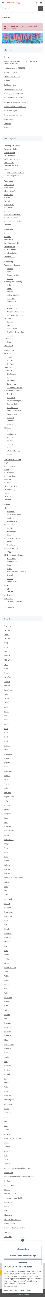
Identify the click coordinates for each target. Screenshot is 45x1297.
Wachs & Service (13, 451)
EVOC (6, 890)
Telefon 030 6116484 (12, 76)
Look (6, 852)
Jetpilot (7, 762)
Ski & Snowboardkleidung (14, 555)
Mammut (7, 933)
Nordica (7, 929)
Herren (10, 272)
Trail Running (9, 489)
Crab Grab (8, 899)
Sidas (6, 634)
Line (6, 886)
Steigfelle (10, 417)
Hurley (6, 741)
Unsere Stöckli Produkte (13, 98)
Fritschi (7, 775)
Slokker (7, 686)
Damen (10, 268)
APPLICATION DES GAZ (13, 1138)
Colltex (7, 1001)
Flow (6, 715)
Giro (6, 728)
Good (6, 733)
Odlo (6, 788)
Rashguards (9, 204)
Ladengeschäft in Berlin (13, 93)
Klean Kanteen (10, 831)
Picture (7, 963)
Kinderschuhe (12, 518)
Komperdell (8, 839)
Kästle (6, 835)
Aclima (7, 1130)
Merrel (7, 1206)
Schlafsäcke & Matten (12, 159)
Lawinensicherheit (14, 411)
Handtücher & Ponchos (13, 221)
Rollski (9, 454)
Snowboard (8, 367)
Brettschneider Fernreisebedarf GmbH (19, 1177)
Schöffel (7, 677)
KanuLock (8, 771)
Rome (6, 861)
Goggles (7, 236)
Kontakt (7, 81)
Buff (6, 1053)
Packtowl (7, 826)
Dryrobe (7, 869)
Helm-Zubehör (10, 250)
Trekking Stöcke (13, 176)
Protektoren (8, 240)
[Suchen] (40, 8)
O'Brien (7, 784)
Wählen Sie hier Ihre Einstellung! (23, 1256)
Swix (6, 989)
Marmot (7, 946)
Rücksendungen (10, 110)
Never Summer (10, 967)
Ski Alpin (7, 354)
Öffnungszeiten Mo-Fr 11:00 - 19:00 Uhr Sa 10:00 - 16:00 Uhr (20, 62)
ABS (5, 1125)
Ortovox (7, 801)
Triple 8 (7, 639)
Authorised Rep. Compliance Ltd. (17, 1168)
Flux (6, 720)
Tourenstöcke (12, 407)
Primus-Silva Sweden (12, 1219)
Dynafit (7, 873)
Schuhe (10, 437)
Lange (6, 844)
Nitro (6, 1211)
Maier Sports (9, 1100)
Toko (6, 993)
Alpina (6, 1108)
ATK (5, 1155)
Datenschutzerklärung (23, 1290)
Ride (6, 920)
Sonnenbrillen (9, 246)
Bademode (8, 208)
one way (7, 792)
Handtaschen (9, 466)
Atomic (7, 1164)
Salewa (7, 681)
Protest (7, 656)
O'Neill (7, 809)
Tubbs (6, 976)
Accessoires (8, 338)
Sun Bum (7, 1232)
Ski (8, 431)
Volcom (7, 1010)
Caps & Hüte (12, 328)
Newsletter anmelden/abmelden (17, 102)
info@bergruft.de (11, 72)
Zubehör (7, 224)
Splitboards (11, 384)
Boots (9, 377)
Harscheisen (12, 414)
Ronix (6, 980)
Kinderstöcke (12, 521)
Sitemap (7, 123)
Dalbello (7, 908)
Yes (5, 925)
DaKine (7, 903)
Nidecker (7, 1066)
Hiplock (7, 805)
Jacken (9, 285)
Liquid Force (9, 797)
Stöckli (9, 357)
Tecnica (7, 972)
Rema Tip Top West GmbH (14, 1228)
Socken (10, 278)
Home (6, 57)
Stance (7, 694)
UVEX (6, 643)
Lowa (6, 856)
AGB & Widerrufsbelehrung (15, 106)
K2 (5, 1078)
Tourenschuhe (12, 404)
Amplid (7, 1134)
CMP (6, 895)
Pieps (6, 750)
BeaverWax (8, 1172)
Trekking (7, 496)
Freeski (10, 394)
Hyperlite (7, 758)
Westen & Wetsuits (14, 602)
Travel (6, 493)
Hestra (6, 737)
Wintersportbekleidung (13, 282)
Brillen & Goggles (11, 548)
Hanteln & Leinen (11, 218)
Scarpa (7, 630)
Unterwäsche (12, 302)
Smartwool (8, 690)
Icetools (7, 745)
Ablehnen (23, 1262)
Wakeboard (8, 598)
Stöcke (6, 169)
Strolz (6, 698)
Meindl (7, 1074)
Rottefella (8, 916)
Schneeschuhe (12, 421)
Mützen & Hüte (13, 275)
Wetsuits (7, 201)
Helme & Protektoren (12, 538)
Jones (6, 818)
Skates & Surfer (10, 191)
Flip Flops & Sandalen (15, 332)
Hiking (6, 469)
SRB (5, 651)
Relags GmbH (9, 1223)
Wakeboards (9, 184)
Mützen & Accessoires (15, 312)
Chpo (6, 711)
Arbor (6, 1142)
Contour (7, 1036)
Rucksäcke (8, 483)
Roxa (6, 673)
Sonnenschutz (9, 256)
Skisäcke (10, 444)
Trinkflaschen (9, 156)
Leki (5, 1061)
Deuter (7, 984)
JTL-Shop (26, 1294)
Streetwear (8, 318)
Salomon (7, 865)
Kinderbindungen (14, 515)
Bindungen (8, 188)
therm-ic (7, 626)
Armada (7, 1151)
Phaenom (8, 1215)
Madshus (8, 1095)
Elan (6, 1040)
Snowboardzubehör (14, 387)
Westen (7, 198)
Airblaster (8, 1104)
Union (6, 848)
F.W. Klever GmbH (11, 1185)
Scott (6, 664)
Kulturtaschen (9, 476)
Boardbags (8, 194)
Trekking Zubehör (11, 166)
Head (6, 1091)
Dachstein (8, 1181)
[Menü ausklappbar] (3, 1)
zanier (6, 707)
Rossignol (8, 997)
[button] (36, 2)
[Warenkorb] (41, 2)
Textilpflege (8, 345)
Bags (6, 463)
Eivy (5, 1019)
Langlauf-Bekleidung (15, 315)
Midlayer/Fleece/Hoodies (16, 572)
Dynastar (7, 1023)
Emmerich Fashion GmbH (14, 878)
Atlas (6, 1159)
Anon (6, 1117)
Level (6, 779)
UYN (6, 647)
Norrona (7, 937)
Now (6, 950)
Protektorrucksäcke (11, 243)
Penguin (7, 814)
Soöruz (7, 882)
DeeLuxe (7, 1031)
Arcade (7, 1147)
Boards (10, 370)
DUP (6, 1006)
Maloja (7, 955)
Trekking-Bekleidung (12, 265)
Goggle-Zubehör (10, 253)
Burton (7, 1070)
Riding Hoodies (13, 295)
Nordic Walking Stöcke (15, 172)
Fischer (7, 1014)
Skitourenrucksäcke (11, 486)
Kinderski (10, 511)
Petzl (6, 822)
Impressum (8, 1290)
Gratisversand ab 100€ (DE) (14, 68)
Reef (6, 668)
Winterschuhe (9, 152)
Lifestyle (7, 479)
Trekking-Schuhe (10, 149)
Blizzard (7, 1027)
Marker (7, 942)
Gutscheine (9, 607)
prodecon (8, 754)
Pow (6, 767)
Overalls (10, 292)
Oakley (7, 959)
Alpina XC (8, 1112)
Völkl (6, 1087)
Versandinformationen (13, 89)
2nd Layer (11, 298)
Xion (6, 703)
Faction (7, 1189)
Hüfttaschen (9, 473)
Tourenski (11, 397)
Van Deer (10, 360)
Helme (6, 211)
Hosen (9, 288)
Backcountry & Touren (12, 391)
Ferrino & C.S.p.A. (11, 1194)
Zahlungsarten (10, 85)
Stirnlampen (9, 162)
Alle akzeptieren (23, 1249)
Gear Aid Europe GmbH (13, 1198)
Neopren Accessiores (12, 214)
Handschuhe (12, 308)
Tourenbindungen (14, 401)
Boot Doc (7, 1048)
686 (5, 1121)
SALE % (7, 128)
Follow (6, 724)
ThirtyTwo (8, 660)
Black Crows (9, 1044)
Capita (6, 1057)
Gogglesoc (8, 1202)
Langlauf (7, 427)
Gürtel (9, 342)
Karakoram (8, 912)
